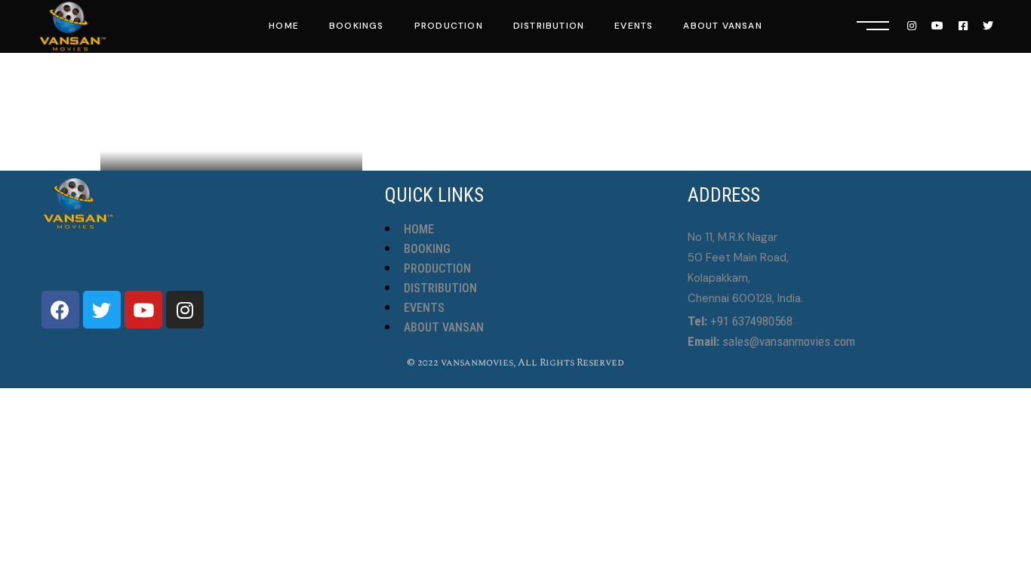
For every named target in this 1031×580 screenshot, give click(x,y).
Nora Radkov (168, 134)
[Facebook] (60, 310)
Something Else (230, 111)
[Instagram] (185, 310)
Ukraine (244, 134)
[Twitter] (102, 310)
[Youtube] (143, 310)
